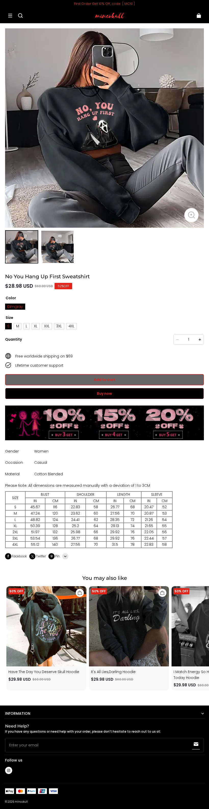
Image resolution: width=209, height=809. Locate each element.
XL (35, 326)
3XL (59, 326)
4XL (71, 326)
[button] (10, 15)
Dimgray (15, 306)
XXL (47, 326)
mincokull (21, 802)
